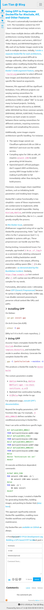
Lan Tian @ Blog (14, 4)
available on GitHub (30, 527)
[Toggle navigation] (40, 4)
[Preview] (20, 579)
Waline (37, 600)
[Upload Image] (16, 579)
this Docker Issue (15, 224)
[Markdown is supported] (9, 579)
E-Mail (10, 551)
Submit (37, 579)
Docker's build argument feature (20, 70)
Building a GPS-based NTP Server (20, 540)
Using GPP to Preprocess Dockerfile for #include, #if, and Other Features (22, 14)
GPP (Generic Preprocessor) (23, 290)
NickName (11, 546)
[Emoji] (13, 579)
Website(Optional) (14, 556)
